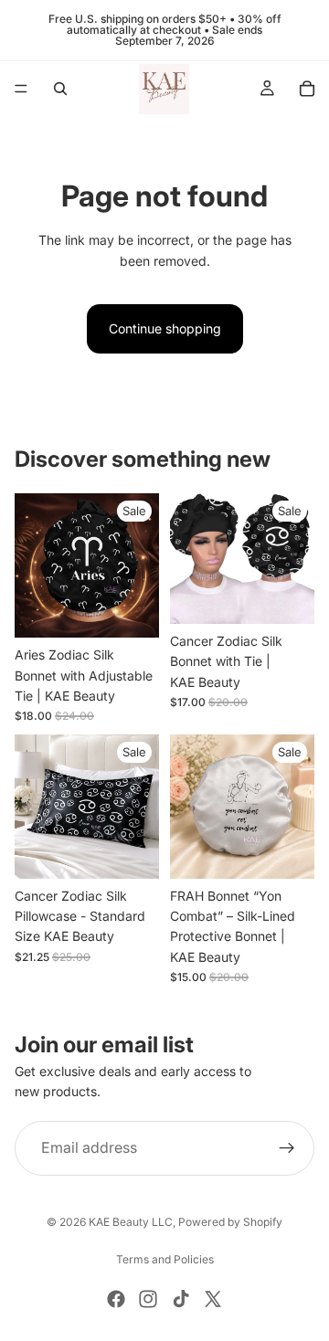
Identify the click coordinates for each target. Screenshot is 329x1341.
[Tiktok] (181, 1299)
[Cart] (307, 89)
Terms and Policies (165, 1259)
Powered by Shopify (230, 1222)
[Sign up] (287, 1148)
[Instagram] (148, 1299)
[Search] (60, 89)
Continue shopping (165, 328)
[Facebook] (116, 1299)
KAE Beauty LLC (131, 1222)
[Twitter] (213, 1299)
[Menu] (21, 89)
